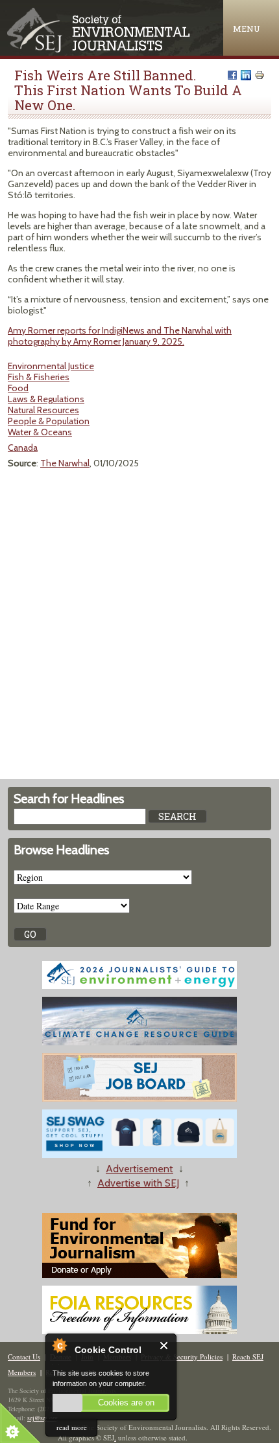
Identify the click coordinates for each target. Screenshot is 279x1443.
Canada (23, 447)
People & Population (49, 421)
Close (164, 1345)
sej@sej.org (42, 1417)
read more (71, 1427)
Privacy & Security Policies (182, 1356)
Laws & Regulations (46, 399)
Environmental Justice (51, 366)
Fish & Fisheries (38, 377)
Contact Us (24, 1356)
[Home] (99, 49)
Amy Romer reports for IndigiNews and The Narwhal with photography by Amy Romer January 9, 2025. (120, 335)
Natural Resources (43, 410)
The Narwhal (65, 463)
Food (18, 388)
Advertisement (139, 1169)
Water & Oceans (40, 432)
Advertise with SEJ (138, 1183)
